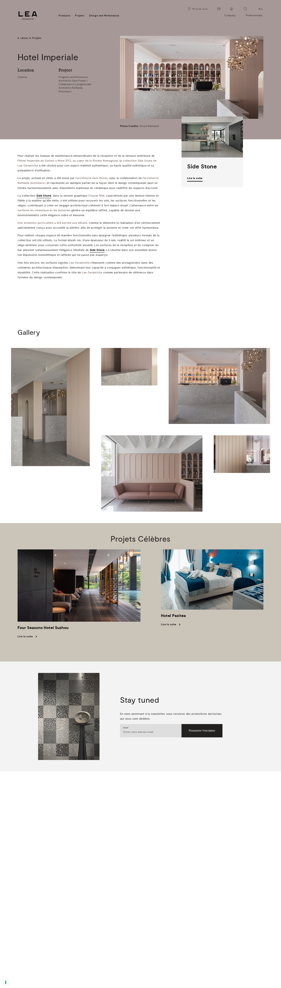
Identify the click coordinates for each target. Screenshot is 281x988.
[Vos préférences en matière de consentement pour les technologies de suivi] (6, 982)
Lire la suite (194, 178)
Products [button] (64, 15)
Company (229, 15)
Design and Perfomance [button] (104, 15)
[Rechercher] (245, 9)
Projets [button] (79, 15)
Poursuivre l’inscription (202, 730)
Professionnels (254, 15)
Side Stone (43, 196)
